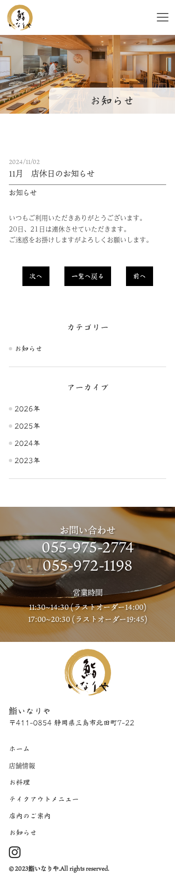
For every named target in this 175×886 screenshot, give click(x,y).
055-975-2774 (88, 547)
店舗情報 (22, 765)
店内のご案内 (30, 815)
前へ (139, 276)
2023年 (27, 460)
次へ (35, 276)
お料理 (19, 782)
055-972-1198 (87, 565)
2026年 (27, 408)
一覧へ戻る (87, 276)
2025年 (27, 426)
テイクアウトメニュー (44, 799)
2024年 (27, 443)
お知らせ (28, 348)
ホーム (19, 748)
